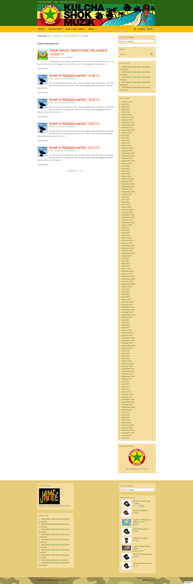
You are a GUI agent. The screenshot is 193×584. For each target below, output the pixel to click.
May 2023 (126, 202)
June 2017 (126, 384)
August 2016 (127, 410)
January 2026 (127, 120)
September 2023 (128, 191)
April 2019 (126, 327)
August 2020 (127, 286)
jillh (52, 57)
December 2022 (128, 215)
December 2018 (128, 338)
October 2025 (127, 127)
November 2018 (128, 340)
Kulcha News (71, 78)
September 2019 (128, 315)
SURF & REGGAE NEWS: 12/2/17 (74, 124)
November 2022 (128, 217)
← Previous (71, 171)
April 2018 (126, 358)
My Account (73, 2)
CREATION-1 (152, 580)
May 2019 (126, 325)
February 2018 (128, 363)
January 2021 (127, 274)
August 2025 (127, 132)
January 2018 (127, 366)
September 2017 (128, 376)
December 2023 (128, 184)
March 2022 (126, 238)
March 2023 (126, 207)
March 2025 (126, 145)
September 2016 (128, 407)
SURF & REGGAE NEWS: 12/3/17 (74, 100)
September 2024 (128, 161)
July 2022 (125, 227)
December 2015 (128, 430)
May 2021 (126, 263)
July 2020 (125, 289)
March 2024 (126, 176)
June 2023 (126, 199)
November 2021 (128, 248)
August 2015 (127, 435)
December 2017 (128, 368)
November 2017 (128, 371)
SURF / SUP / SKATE (75, 29)
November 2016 (128, 402)
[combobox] (136, 41)
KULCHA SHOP (54, 29)
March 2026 (126, 114)
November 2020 (128, 279)
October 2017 (127, 374)
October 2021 (127, 250)
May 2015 (126, 438)
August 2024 (127, 163)
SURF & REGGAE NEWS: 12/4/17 (74, 75)
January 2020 (127, 304)
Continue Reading (42, 69)
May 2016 (126, 417)
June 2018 (126, 353)
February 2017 (128, 394)
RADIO (91, 29)
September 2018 (128, 345)
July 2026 (125, 104)
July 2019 (125, 320)
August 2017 (127, 379)
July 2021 (125, 258)
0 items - (145, 29)
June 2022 (126, 230)
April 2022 (126, 235)
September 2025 (128, 130)
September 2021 (128, 253)
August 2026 (127, 102)
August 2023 (127, 194)
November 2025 (128, 125)
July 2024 (125, 166)
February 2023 (128, 209)
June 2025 (126, 138)
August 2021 (127, 256)
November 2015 (128, 433)
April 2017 (126, 389)
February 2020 (128, 302)
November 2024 (128, 156)
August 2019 (127, 317)
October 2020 (127, 281)
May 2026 (126, 109)
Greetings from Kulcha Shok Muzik (64, 36)
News (56, 2)
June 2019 (126, 322)
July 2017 (125, 381)
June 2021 (126, 261)
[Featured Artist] (49, 503)
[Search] (152, 54)
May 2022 (126, 233)
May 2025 (126, 140)
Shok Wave (70, 57)
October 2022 (127, 220)
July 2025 (125, 135)
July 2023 (125, 197)
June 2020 (126, 291)
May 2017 (126, 386)
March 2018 (126, 361)
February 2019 (128, 333)
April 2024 (126, 173)
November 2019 (128, 310)
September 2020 (128, 284)
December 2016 (128, 399)
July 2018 (125, 351)
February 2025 (128, 148)
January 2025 (127, 150)
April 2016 (126, 420)
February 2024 (128, 179)
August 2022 (127, 225)
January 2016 (127, 428)
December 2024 (128, 153)
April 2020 (126, 297)
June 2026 (126, 107)
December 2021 (128, 245)
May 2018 (126, 356)
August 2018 (127, 348)
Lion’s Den (63, 2)
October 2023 (127, 189)
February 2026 (128, 117)
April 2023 (126, 204)
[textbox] (137, 41)
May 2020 (126, 294)
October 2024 (127, 158)
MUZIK (41, 29)
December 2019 (128, 307)
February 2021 (128, 271)
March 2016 (126, 422)
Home (49, 36)
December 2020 (128, 276)
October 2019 (127, 312)
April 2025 (126, 143)
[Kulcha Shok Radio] (136, 457)
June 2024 (126, 168)
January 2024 (127, 181)
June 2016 (126, 415)
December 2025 (128, 122)
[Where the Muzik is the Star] (96, 25)
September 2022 (128, 222)
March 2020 (126, 299)
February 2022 (128, 240)
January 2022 (127, 243)
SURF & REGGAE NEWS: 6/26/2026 (54, 560)
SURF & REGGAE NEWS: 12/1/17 (74, 148)
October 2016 (127, 404)
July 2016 (125, 412)
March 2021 (126, 268)
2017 (78, 36)
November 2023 (128, 186)
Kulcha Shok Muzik (44, 2)
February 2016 (128, 425)
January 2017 (127, 397)
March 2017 (126, 392)
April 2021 (126, 266)
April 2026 (126, 112)
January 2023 (127, 212)
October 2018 (127, 343)
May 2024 (126, 171)
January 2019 (127, 335)
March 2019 (126, 330)
